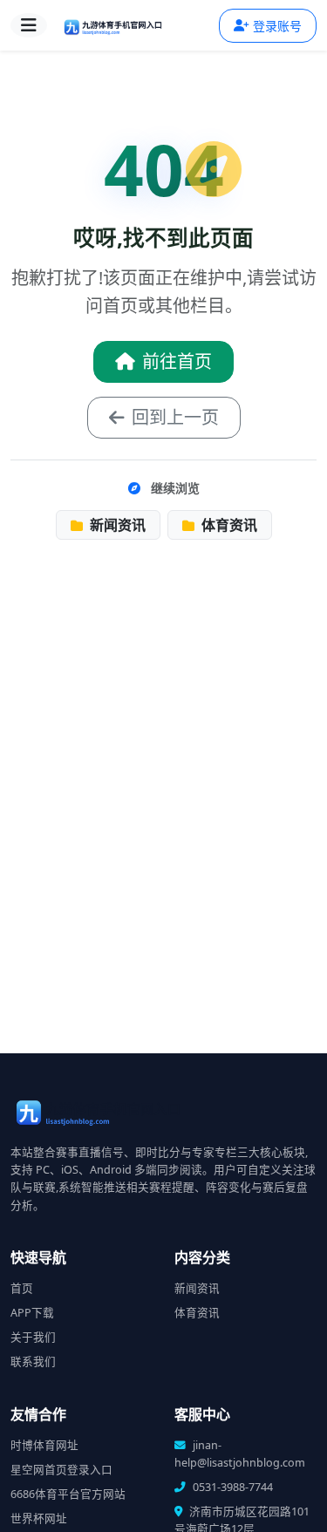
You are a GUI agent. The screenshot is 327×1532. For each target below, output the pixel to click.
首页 (21, 1288)
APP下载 (32, 1312)
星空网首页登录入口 (61, 1469)
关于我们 (33, 1337)
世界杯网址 (38, 1518)
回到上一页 (175, 417)
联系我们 (33, 1361)
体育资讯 (227, 524)
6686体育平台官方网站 (68, 1494)
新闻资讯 (116, 524)
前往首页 (177, 361)
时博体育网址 (44, 1445)
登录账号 (277, 25)
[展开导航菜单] (28, 25)
